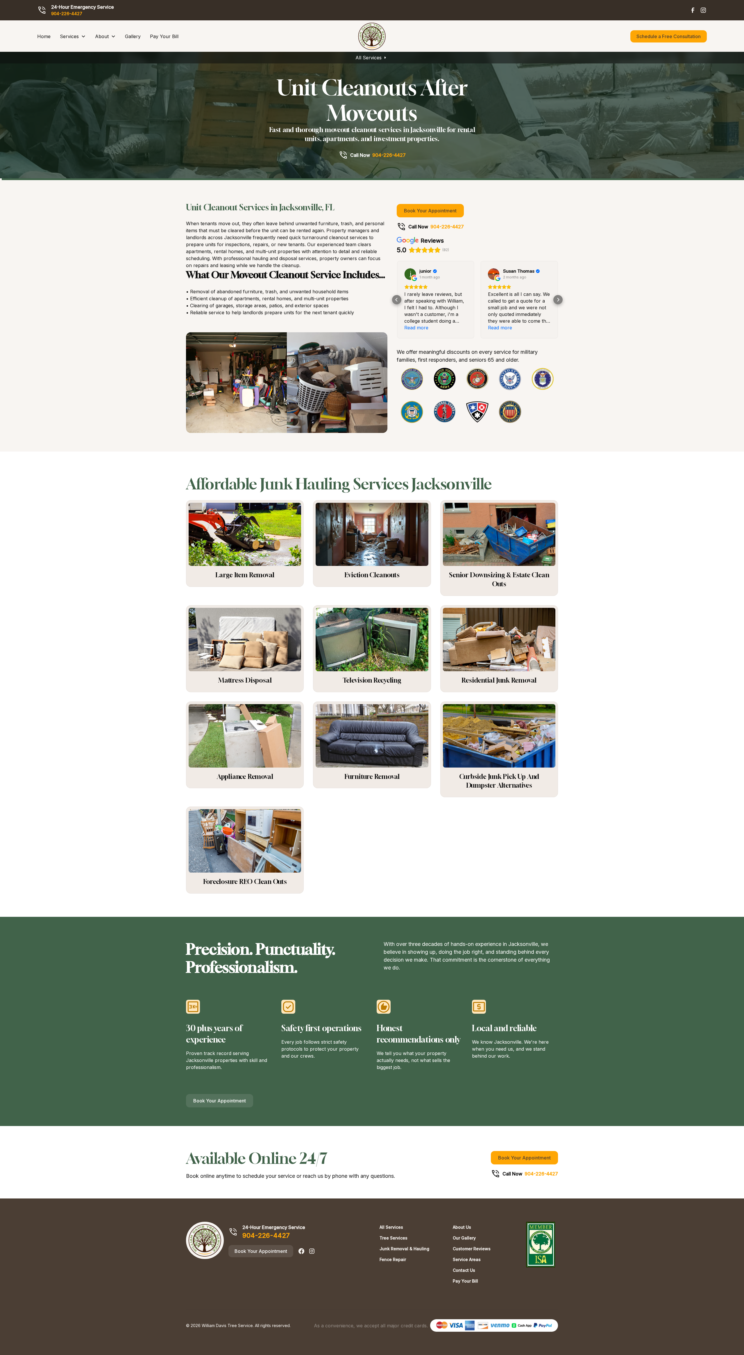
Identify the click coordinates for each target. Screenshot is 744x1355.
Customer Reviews (472, 1248)
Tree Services (393, 1237)
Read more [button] (416, 328)
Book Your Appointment (430, 211)
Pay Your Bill (164, 36)
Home (44, 36)
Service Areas (467, 1259)
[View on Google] (410, 274)
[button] (72, 36)
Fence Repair (393, 1259)
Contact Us (464, 1270)
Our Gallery (464, 1237)
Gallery (133, 36)
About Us (462, 1227)
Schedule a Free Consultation (668, 36)
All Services (368, 58)
